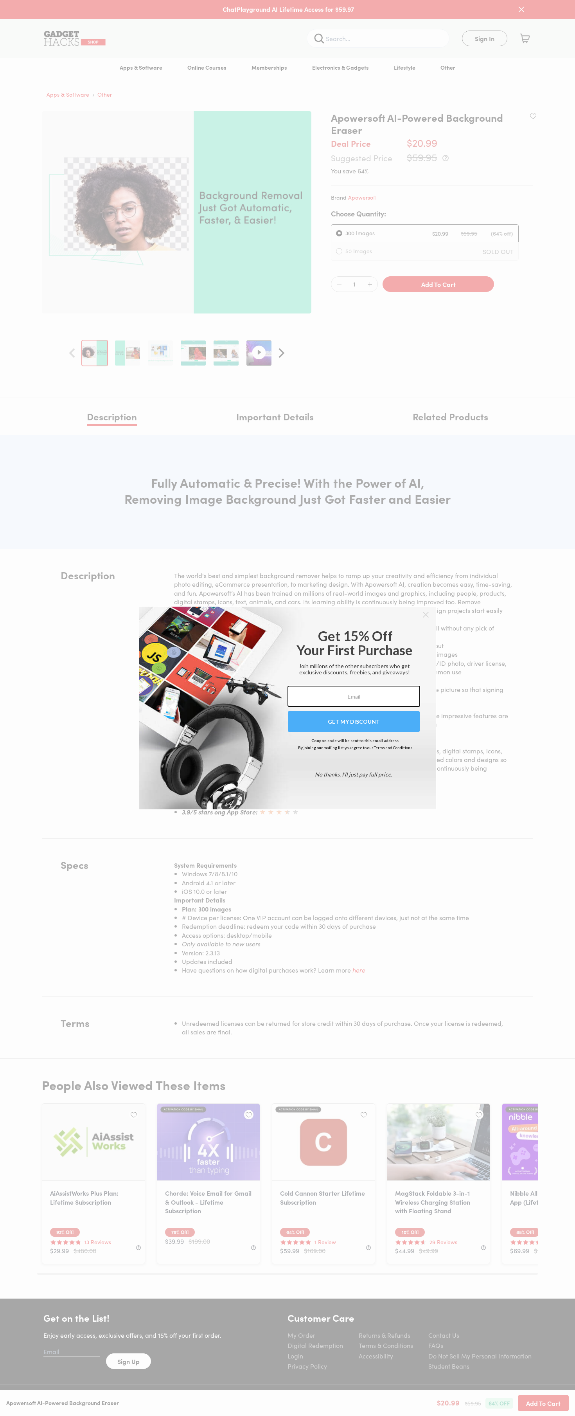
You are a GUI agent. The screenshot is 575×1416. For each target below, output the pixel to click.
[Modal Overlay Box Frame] (288, 708)
